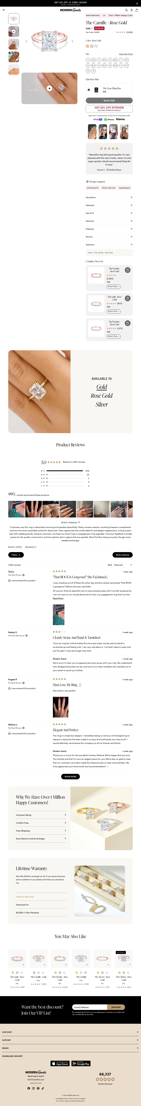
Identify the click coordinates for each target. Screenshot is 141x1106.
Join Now (116, 1007)
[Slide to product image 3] (13, 44)
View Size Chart (126, 54)
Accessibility (59, 1098)
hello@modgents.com (36, 1079)
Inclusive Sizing (23, 814)
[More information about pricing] (91, 28)
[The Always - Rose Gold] (102, 959)
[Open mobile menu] (4, 10)
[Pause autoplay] (137, 3)
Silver (102, 404)
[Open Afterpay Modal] (109, 119)
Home (90, 252)
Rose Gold (101, 395)
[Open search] (126, 10)
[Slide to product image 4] (13, 56)
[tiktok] (43, 1088)
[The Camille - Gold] (39, 959)
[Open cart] (137, 10)
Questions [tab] (30, 547)
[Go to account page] (131, 10)
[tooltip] (79, 522)
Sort (110, 564)
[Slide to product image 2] (13, 31)
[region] (70, 509)
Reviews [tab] (15, 547)
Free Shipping (23, 830)
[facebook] (29, 1088)
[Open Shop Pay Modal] (97, 119)
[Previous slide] (26, 41)
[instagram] (33, 1088)
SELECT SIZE (109, 100)
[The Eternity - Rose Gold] (60, 959)
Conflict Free (22, 822)
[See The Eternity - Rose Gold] (96, 275)
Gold (102, 386)
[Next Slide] (130, 509)
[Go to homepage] (70, 10)
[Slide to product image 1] (13, 18)
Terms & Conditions (79, 1098)
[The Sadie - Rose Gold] (17, 959)
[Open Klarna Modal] (120, 119)
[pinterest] (38, 1088)
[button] (65, 470)
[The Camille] (81, 959)
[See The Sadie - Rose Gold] (96, 303)
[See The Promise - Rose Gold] (96, 328)
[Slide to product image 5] (13, 69)
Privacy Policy (68, 1098)
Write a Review (124, 555)
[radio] (87, 46)
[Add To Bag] (128, 270)
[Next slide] (72, 41)
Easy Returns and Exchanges (30, 838)
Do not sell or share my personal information (70, 1101)
